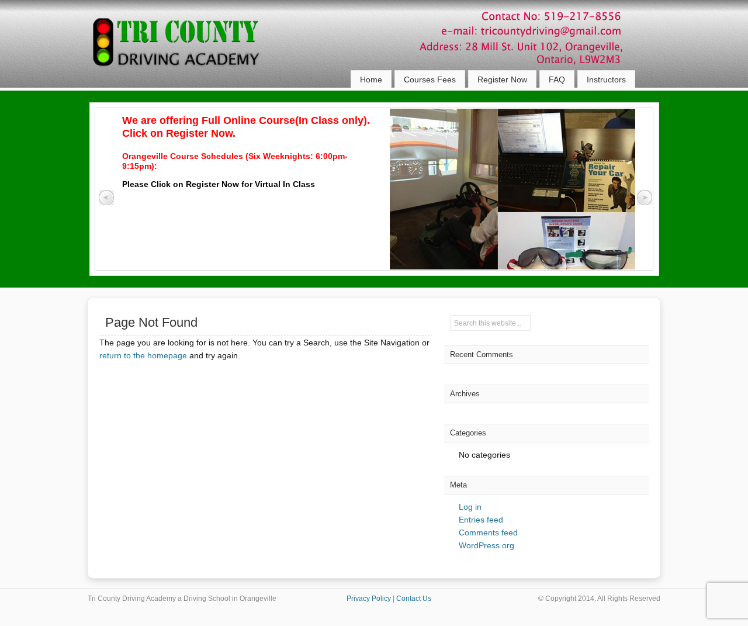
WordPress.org (486, 545)
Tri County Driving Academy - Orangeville (190, 53)
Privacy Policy (369, 598)
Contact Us (413, 598)
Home (371, 79)
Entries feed (481, 519)
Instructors (606, 79)
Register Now (502, 79)
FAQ (557, 79)
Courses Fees (430, 79)
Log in (470, 506)
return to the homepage (143, 355)
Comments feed (488, 532)
